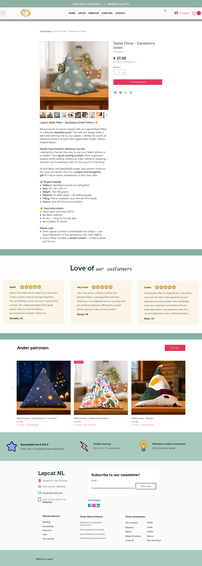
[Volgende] (198, 3)
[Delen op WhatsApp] (125, 92)
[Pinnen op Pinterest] (120, 92)
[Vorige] (3, 3)
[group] (101, 393)
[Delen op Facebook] (115, 92)
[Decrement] (115, 72)
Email (94, 481)
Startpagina (46, 31)
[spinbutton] (119, 72)
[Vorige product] (12, 387)
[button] (197, 13)
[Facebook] (89, 505)
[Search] (165, 11)
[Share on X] (130, 92)
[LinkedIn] (98, 505)
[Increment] (124, 72)
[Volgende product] (189, 387)
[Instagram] (94, 505)
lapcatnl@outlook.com (53, 493)
